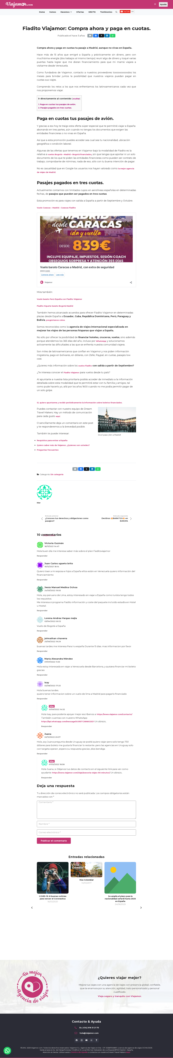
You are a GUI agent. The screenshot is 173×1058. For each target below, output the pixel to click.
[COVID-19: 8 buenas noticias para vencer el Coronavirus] (53, 878)
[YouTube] (86, 1040)
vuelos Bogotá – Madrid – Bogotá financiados (69, 154)
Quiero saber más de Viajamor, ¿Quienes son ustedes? (63, 445)
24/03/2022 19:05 (52, 590)
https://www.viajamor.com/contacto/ (114, 714)
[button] (71, 12)
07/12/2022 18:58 (57, 764)
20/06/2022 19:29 (52, 641)
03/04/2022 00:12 (52, 621)
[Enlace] (155, 4)
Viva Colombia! (86, 880)
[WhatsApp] (91, 1040)
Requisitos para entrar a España (52, 440)
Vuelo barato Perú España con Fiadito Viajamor (59, 299)
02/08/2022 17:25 (52, 686)
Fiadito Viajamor (71, 372)
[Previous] (32, 908)
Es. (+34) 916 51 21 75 (89, 1028)
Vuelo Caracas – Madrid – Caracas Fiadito (56, 208)
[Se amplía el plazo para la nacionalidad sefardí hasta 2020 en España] (120, 878)
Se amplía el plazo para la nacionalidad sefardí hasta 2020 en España (120, 899)
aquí (58, 416)
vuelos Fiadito (85, 366)
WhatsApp (101, 341)
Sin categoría (56, 474)
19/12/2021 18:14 (51, 566)
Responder (42, 556)
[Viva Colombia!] (86, 869)
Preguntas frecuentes (48, 450)
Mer (39, 503)
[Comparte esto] (95, 35)
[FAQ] (96, 1040)
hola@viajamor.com (89, 1033)
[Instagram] (81, 1040)
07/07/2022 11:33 (52, 662)
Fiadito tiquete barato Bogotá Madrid (55, 306)
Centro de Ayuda (79, 1052)
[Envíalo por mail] (90, 35)
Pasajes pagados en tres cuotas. (55, 108)
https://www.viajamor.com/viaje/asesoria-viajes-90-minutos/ (81, 773)
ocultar (76, 99)
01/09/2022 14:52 (57, 709)
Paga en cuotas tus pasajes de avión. (57, 104)
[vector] (19, 4)
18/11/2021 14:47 (51, 546)
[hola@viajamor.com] (77, 1033)
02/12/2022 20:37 (52, 737)
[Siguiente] (141, 908)
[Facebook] (76, 1040)
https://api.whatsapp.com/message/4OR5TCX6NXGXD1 (67, 721)
